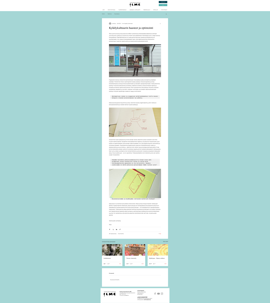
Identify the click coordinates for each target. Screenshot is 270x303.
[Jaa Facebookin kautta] (109, 229)
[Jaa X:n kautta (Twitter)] (113, 229)
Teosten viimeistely (131, 258)
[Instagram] (161, 293)
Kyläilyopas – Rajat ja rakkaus (157, 258)
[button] (166, 14)
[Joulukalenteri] (112, 250)
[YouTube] (158, 293)
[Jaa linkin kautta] (120, 229)
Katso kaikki (165, 241)
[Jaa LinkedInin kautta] (116, 229)
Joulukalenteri (107, 258)
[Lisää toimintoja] (160, 23)
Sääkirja (110, 14)
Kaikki (103, 14)
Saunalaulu (116, 14)
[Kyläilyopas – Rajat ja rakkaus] (158, 250)
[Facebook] (155, 293)
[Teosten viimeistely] (135, 250)
